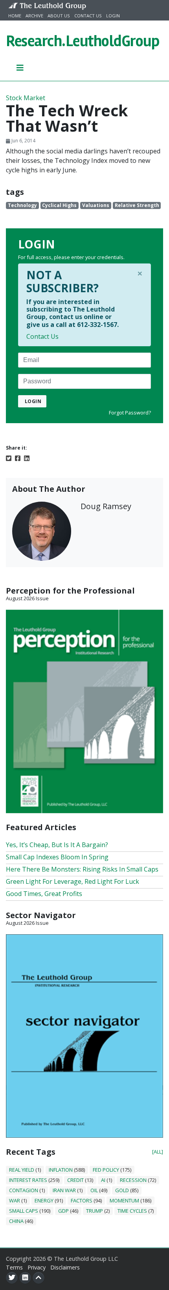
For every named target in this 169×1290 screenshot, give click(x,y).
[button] (20, 67)
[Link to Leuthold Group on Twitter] (12, 1278)
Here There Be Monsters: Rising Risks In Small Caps (82, 869)
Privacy (37, 1267)
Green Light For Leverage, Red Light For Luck (72, 881)
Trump (94, 1210)
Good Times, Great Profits (44, 893)
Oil (94, 1190)
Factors (81, 1200)
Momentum (124, 1200)
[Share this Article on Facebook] (17, 457)
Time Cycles (132, 1210)
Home (14, 16)
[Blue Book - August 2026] (84, 1035)
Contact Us (88, 16)
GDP (63, 1210)
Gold (122, 1190)
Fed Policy (106, 1169)
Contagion (23, 1190)
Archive (34, 16)
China (16, 1221)
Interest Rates (28, 1180)
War (14, 1200)
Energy (44, 1200)
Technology (22, 205)
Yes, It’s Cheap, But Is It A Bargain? (57, 844)
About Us (59, 16)
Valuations (95, 205)
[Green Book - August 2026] (84, 710)
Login (113, 16)
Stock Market (25, 97)
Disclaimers (65, 1267)
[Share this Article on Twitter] (8, 457)
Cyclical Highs (59, 205)
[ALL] (157, 1151)
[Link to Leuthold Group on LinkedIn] (25, 1278)
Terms (14, 1267)
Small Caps (23, 1210)
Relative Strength (137, 205)
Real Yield (21, 1169)
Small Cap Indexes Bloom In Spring (57, 857)
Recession (133, 1180)
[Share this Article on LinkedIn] (26, 457)
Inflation (61, 1169)
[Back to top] (38, 1278)
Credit (75, 1180)
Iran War (64, 1190)
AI (103, 1180)
